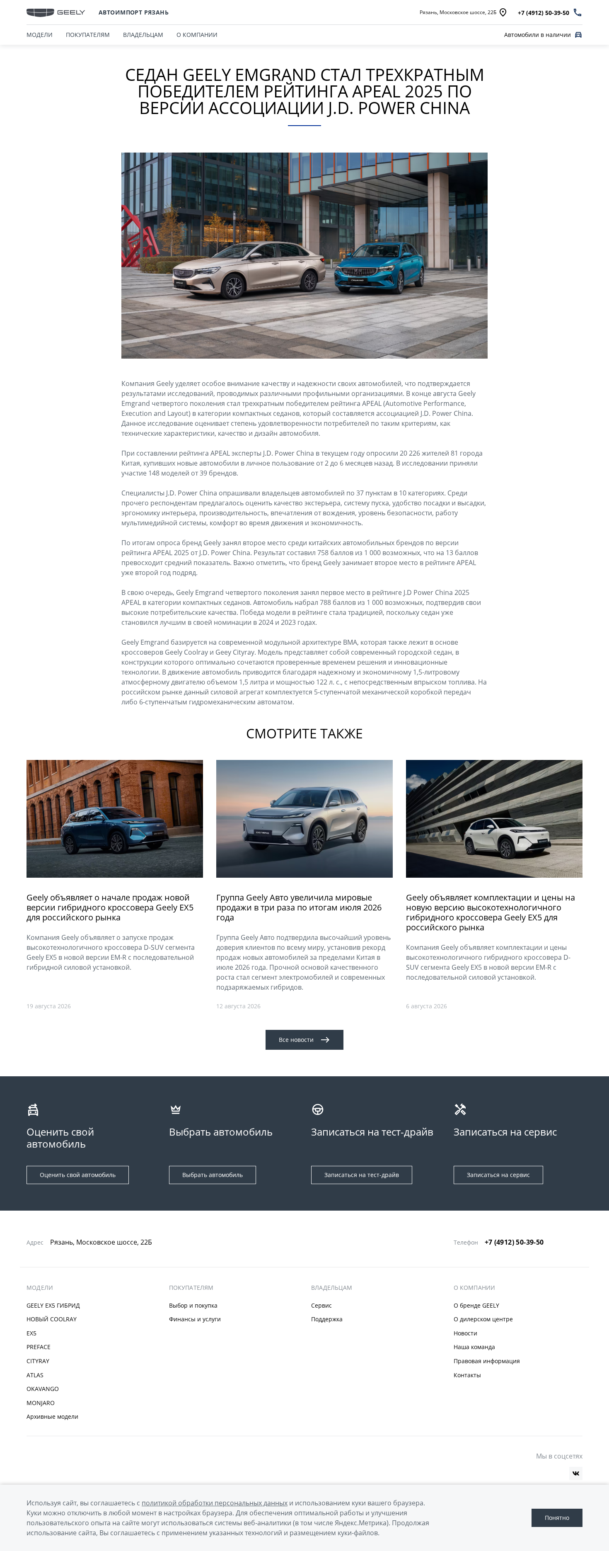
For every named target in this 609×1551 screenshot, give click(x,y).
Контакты (467, 1375)
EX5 (31, 1333)
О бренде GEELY (476, 1305)
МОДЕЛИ (40, 35)
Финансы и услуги (195, 1319)
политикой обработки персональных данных (215, 1502)
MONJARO (41, 1403)
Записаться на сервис (498, 1175)
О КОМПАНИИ (197, 35)
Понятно (557, 1518)
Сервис (321, 1305)
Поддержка (327, 1319)
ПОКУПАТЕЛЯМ (88, 35)
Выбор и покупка (193, 1305)
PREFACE (39, 1347)
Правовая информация (487, 1361)
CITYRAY (38, 1361)
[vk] (575, 1473)
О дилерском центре (483, 1319)
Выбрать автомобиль (212, 1175)
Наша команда (474, 1347)
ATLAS (35, 1375)
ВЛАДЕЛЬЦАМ (143, 35)
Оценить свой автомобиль (78, 1175)
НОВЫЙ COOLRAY (52, 1319)
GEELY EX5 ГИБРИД (53, 1305)
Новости (465, 1333)
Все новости (296, 1040)
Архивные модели (52, 1416)
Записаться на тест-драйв (361, 1175)
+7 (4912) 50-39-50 (514, 1242)
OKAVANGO (43, 1389)
